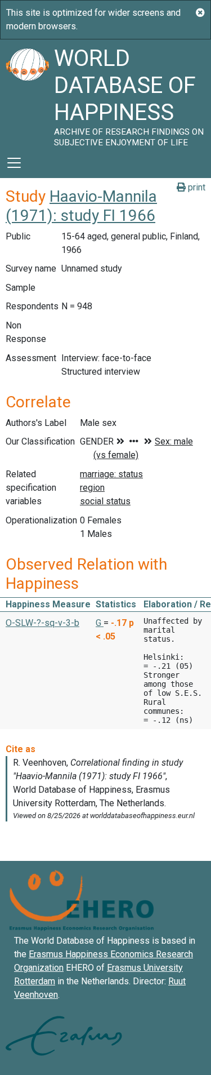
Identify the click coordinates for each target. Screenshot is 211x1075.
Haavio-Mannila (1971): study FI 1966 (81, 206)
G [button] (100, 623)
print (195, 187)
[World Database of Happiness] (27, 93)
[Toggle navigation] (14, 163)
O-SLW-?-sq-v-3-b (42, 623)
